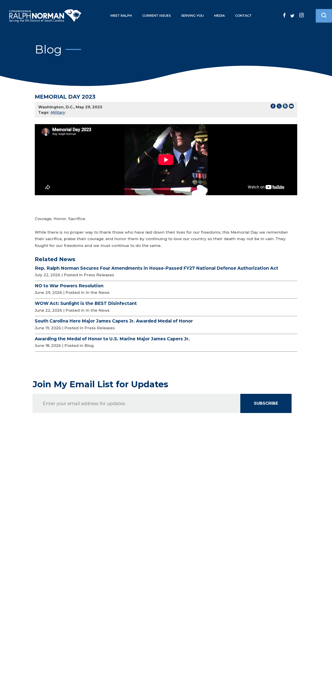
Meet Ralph (121, 16)
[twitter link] (292, 15)
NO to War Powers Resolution (69, 285)
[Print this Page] (285, 107)
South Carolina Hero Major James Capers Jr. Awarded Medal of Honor (114, 320)
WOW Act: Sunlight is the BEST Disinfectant (86, 303)
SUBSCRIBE (266, 403)
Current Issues (156, 16)
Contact (243, 16)
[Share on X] (279, 107)
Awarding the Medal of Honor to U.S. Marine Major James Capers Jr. (112, 338)
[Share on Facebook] (273, 107)
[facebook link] (284, 15)
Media (219, 16)
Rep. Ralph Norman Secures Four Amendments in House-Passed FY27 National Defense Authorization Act (156, 268)
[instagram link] (301, 15)
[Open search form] (324, 16)
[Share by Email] (291, 107)
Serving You (192, 16)
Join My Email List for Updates (100, 384)
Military (57, 112)
